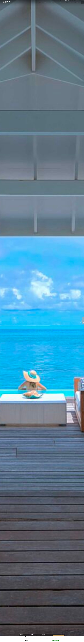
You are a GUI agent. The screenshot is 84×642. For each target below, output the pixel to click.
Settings (27, 640)
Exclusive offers (51, 2)
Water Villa (45, 2)
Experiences (67, 2)
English (81, 0)
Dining (60, 2)
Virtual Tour (78, 2)
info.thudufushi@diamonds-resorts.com (70, 0)
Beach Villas (41, 2)
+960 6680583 (62, 0)
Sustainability (72, 2)
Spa (63, 2)
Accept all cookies (55, 640)
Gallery (56, 2)
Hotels (77, 0)
